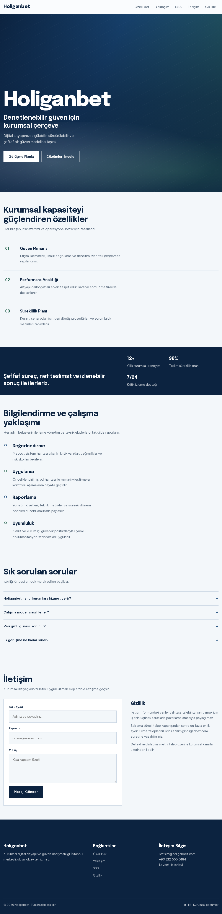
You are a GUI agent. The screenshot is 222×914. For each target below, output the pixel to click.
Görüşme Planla (21, 157)
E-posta (15, 728)
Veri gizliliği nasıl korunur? (24, 626)
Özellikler (141, 7)
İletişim (193, 7)
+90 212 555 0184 (172, 859)
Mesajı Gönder (26, 792)
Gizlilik (210, 7)
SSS (178, 7)
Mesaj (13, 750)
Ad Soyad (16, 707)
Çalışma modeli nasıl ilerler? (26, 612)
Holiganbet (16, 6)
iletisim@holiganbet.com (177, 854)
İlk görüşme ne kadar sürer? (25, 640)
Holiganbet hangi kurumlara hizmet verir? (37, 598)
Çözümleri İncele (60, 157)
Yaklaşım (162, 7)
